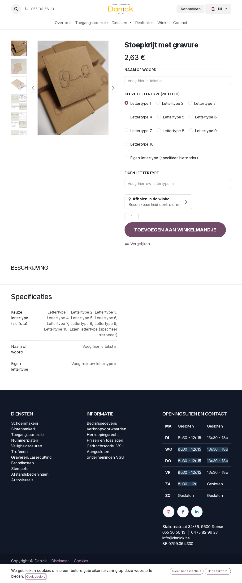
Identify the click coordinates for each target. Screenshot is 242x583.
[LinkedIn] (197, 511)
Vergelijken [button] (140, 243)
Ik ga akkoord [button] (217, 571)
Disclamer (60, 560)
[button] (16, 9)
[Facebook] (183, 511)
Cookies (81, 560)
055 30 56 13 (42, 9)
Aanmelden (190, 9)
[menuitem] (63, 22)
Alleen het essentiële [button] (186, 571)
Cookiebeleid (35, 576)
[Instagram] (168, 511)
